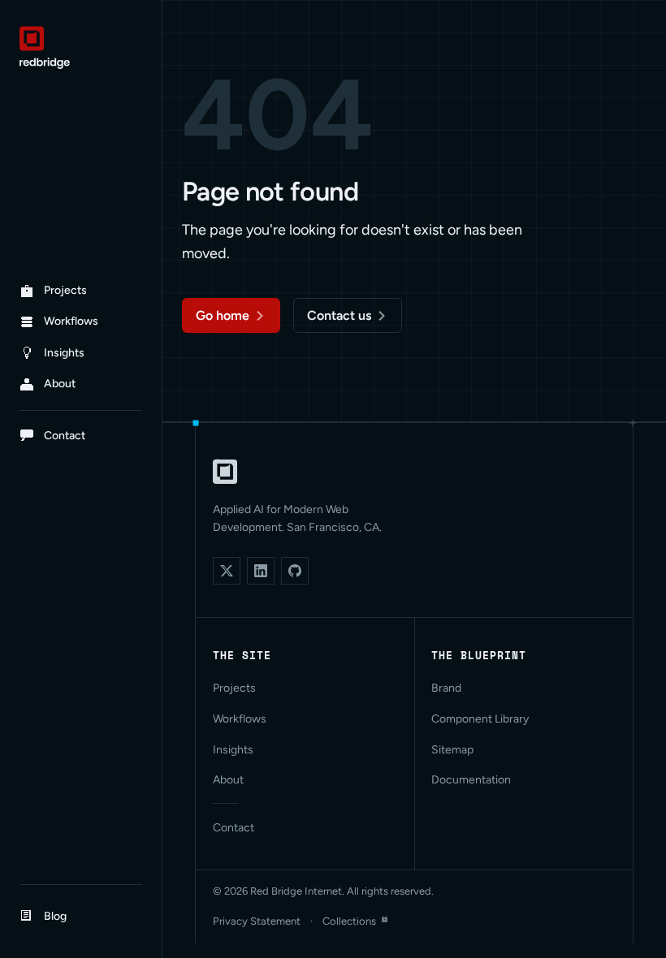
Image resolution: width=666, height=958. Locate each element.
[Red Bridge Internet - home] (80, 47)
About (228, 780)
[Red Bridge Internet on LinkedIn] (261, 571)
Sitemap (452, 750)
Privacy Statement (257, 921)
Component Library (480, 719)
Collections (349, 921)
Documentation (471, 780)
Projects (234, 688)
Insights (233, 750)
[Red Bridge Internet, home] (225, 471)
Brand (446, 688)
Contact (233, 828)
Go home (222, 315)
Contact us (339, 315)
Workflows (239, 719)
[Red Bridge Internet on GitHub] (295, 571)
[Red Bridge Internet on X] (226, 571)
